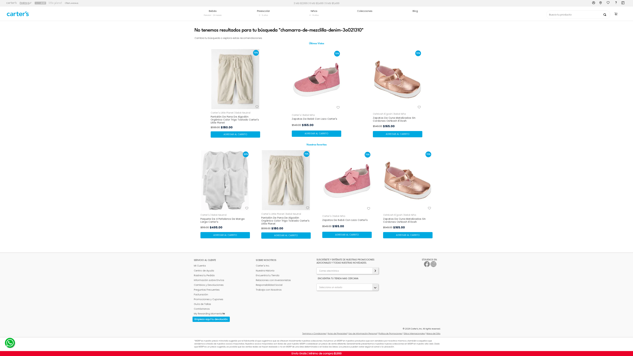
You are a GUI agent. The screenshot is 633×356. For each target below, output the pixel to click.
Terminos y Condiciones (314, 333)
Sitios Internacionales (414, 333)
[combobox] (578, 15)
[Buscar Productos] (605, 15)
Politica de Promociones (390, 333)
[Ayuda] (616, 3)
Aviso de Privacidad (337, 333)
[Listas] (608, 3)
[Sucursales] (601, 3)
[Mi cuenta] (593, 3)
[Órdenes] (623, 3)
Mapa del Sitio (433, 333)
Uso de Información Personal (362, 333)
